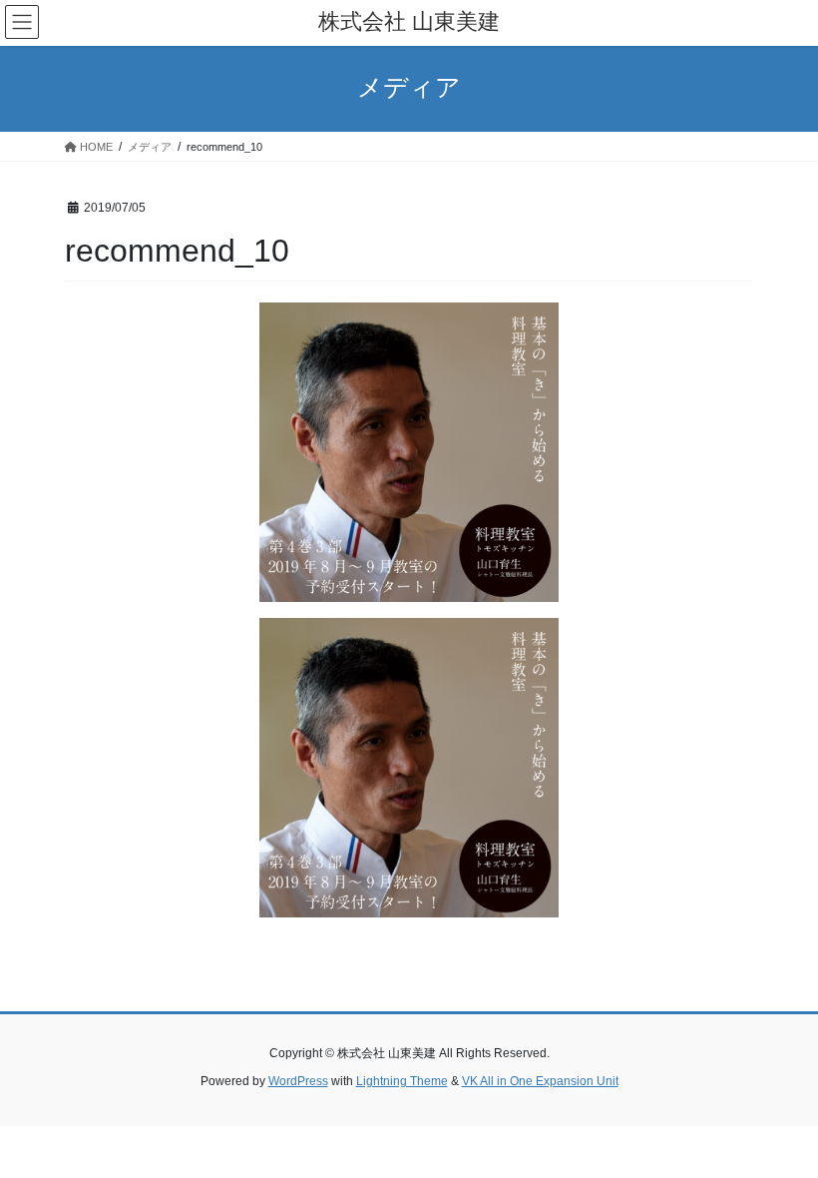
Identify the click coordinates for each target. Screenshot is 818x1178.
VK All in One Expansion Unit (540, 1081)
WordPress (298, 1081)
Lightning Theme (402, 1081)
